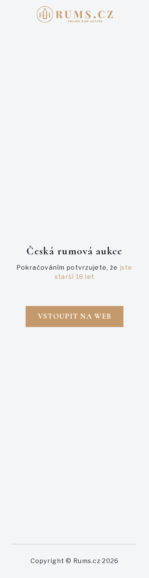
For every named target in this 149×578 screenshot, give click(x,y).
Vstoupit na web (74, 316)
